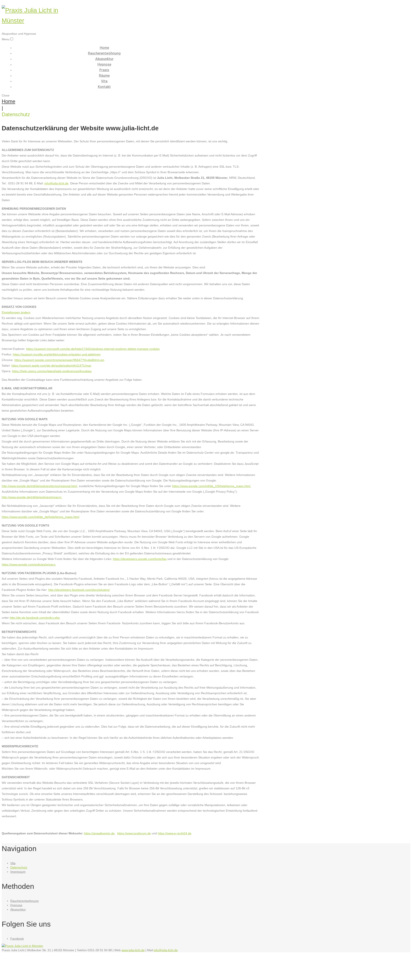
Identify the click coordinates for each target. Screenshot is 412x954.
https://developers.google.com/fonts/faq (140, 559)
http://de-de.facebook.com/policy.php (35, 617)
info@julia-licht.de (56, 183)
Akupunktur (104, 59)
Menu (5, 39)
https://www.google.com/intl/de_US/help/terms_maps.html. (211, 486)
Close (5, 95)
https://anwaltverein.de (99, 833)
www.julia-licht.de (133, 950)
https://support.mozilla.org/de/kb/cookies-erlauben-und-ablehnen (57, 354)
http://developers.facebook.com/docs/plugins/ (79, 589)
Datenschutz (18, 867)
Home (104, 48)
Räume (104, 76)
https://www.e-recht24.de (174, 833)
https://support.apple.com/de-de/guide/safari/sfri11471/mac (51, 365)
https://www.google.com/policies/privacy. (29, 564)
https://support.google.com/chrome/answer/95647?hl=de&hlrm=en (59, 360)
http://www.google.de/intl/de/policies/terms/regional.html (39, 486)
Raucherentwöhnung (104, 53)
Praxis (104, 70)
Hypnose (104, 64)
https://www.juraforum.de (134, 833)
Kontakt (104, 87)
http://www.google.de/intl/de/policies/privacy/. (32, 497)
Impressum (18, 871)
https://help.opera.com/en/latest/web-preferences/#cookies (52, 371)
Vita (104, 81)
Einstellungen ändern (16, 312)
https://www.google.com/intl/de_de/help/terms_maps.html (40, 517)
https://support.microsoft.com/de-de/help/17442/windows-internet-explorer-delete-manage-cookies (93, 349)
